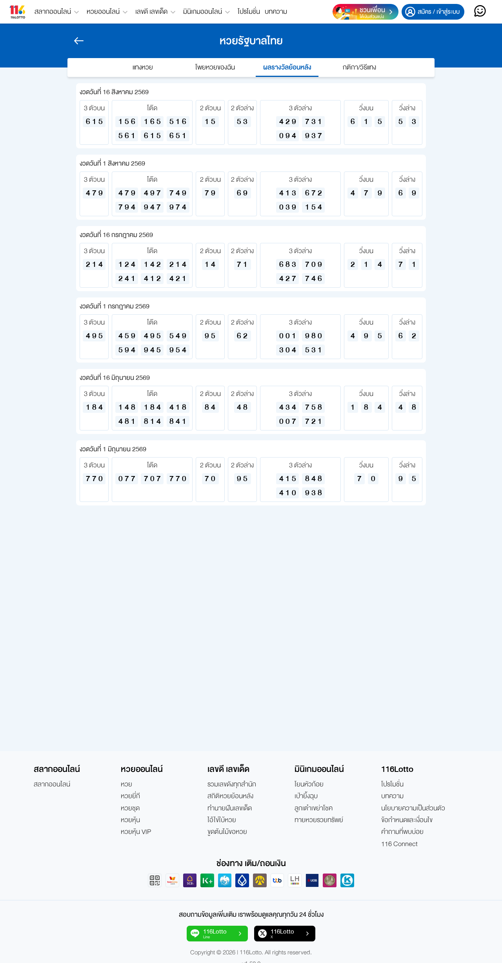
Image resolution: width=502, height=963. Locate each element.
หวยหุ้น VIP (136, 832)
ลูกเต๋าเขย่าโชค (314, 808)
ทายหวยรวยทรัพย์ (319, 820)
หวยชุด (130, 808)
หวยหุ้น (130, 820)
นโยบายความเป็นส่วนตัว (413, 808)
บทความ (276, 11)
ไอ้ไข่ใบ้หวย (221, 820)
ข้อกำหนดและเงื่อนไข (407, 820)
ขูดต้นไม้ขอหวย (227, 832)
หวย (126, 784)
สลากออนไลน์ (52, 784)
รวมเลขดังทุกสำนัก (231, 784)
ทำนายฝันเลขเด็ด (229, 808)
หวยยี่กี (130, 796)
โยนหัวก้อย (309, 784)
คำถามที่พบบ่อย (402, 832)
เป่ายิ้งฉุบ (306, 796)
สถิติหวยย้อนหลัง (230, 796)
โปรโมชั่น (249, 11)
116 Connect (399, 844)
